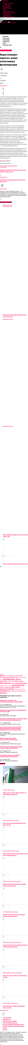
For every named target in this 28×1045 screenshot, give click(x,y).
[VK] (3, 88)
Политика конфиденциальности (10, 1023)
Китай (9, 681)
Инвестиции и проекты (9, 12)
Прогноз (9, 685)
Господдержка (7, 14)
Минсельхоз (5, 683)
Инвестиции (3, 681)
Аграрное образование (10, 675)
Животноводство (22, 677)
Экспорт (3, 693)
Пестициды (5, 685)
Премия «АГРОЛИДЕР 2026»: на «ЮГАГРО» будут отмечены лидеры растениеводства (13, 719)
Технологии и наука (8, 11)
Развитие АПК (7, 15)
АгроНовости (3, 85)
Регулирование (7, 6)
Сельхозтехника (18, 689)
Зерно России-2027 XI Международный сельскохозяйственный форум (11, 747)
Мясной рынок (21, 683)
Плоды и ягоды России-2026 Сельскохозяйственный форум (9, 739)
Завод (1, 679)
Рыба (12, 687)
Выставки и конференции (9, 677)
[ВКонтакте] (0, 21)
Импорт (11, 166)
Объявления (5, 36)
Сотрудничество (6, 1019)
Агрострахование (19, 675)
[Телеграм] (2, 21)
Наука (1, 685)
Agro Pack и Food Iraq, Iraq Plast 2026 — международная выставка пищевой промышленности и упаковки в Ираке (11, 728)
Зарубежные (6, 166)
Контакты (5, 1029)
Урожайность (5, 691)
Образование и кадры (9, 16)
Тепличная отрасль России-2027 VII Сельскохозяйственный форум (10, 756)
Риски (4, 10)
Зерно (18, 679)
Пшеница (7, 687)
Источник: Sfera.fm (5, 160)
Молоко (13, 683)
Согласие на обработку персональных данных (13, 1024)
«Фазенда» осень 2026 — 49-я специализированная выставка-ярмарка (11, 701)
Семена (23, 689)
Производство (7, 7)
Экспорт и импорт (7, 8)
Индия (15, 166)
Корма (12, 681)
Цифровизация (21, 691)
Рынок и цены (7, 4)
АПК (2, 675)
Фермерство (14, 690)
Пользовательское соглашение (10, 1021)
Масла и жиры (18, 681)
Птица (2, 687)
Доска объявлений (8, 3)
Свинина (17, 687)
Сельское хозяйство (7, 689)
